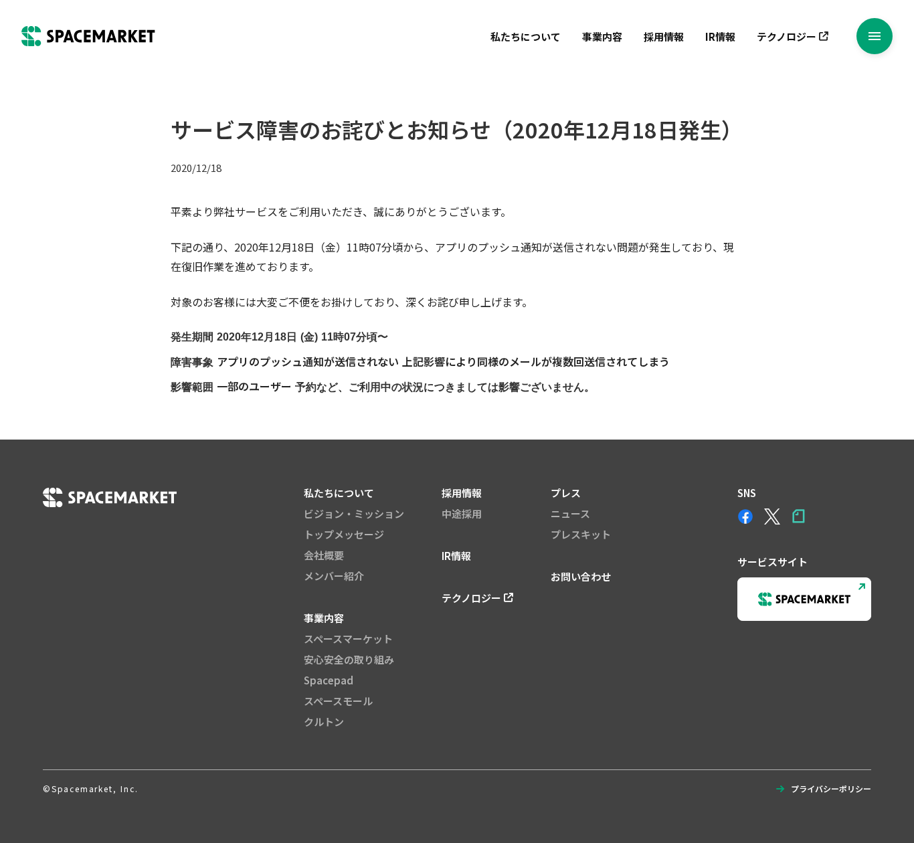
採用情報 (664, 36)
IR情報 (720, 36)
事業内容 (602, 36)
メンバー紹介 (334, 576)
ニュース (570, 513)
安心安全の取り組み (349, 659)
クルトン (324, 722)
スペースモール (338, 701)
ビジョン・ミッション (354, 513)
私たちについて (525, 36)
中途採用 (462, 513)
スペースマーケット (348, 639)
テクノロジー (786, 36)
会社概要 (324, 555)
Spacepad (328, 680)
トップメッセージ (344, 534)
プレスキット (581, 534)
